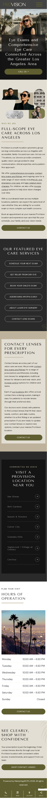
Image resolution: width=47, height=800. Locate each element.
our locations (18, 392)
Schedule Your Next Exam (23, 263)
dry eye (38, 179)
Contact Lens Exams (23, 319)
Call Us (22, 71)
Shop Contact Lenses (23, 767)
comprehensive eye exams (22, 173)
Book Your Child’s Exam (23, 285)
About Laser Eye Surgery (23, 308)
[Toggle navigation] (39, 4)
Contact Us (23, 228)
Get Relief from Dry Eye (23, 274)
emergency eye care (11, 183)
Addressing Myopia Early (23, 296)
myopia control (11, 382)
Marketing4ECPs (22, 781)
